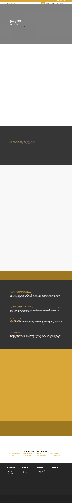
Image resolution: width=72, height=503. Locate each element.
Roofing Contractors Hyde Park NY (14, 453)
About (53, 3)
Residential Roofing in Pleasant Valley (20, 292)
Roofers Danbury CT (39, 453)
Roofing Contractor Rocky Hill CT (41, 455)
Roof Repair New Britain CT (27, 455)
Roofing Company (57, 455)
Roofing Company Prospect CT (55, 453)
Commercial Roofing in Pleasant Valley (20, 306)
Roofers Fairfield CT (12, 455)
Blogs (57, 3)
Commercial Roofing (41, 471)
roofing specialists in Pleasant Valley (18, 141)
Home (43, 3)
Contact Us (62, 3)
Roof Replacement (15, 320)
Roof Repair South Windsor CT (27, 453)
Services (47, 3)
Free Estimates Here (11, 1)
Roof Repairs (13, 334)
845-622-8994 (10, 473)
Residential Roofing (41, 470)
